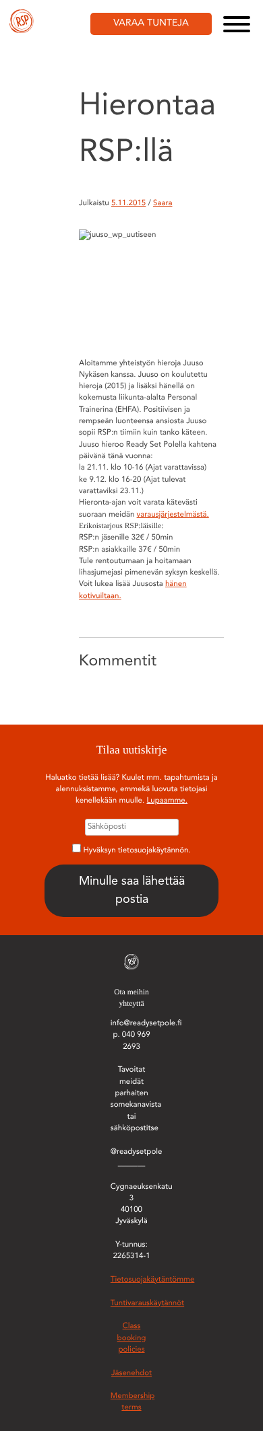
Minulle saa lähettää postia (132, 890)
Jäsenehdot (131, 1373)
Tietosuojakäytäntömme (153, 1280)
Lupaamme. (166, 801)
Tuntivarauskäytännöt (147, 1303)
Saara (162, 203)
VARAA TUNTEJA (151, 23)
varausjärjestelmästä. (173, 515)
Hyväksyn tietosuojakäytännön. (137, 850)
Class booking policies (131, 1338)
